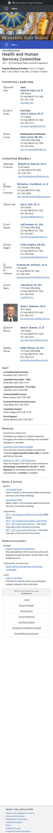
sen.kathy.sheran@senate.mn (34, 360)
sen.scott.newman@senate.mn (35, 319)
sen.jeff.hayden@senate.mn (33, 237)
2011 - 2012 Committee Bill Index (21, 530)
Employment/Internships (16, 819)
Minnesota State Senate (25, 37)
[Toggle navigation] (6, 9)
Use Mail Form (27, 103)
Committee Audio (14, 489)
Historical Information (15, 816)
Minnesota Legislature (27, 2)
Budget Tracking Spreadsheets (20, 549)
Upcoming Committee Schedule (18, 447)
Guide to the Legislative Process (20, 813)
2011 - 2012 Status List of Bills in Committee (26, 521)
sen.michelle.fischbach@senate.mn (33, 196)
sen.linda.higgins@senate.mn (34, 257)
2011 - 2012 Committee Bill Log (20, 524)
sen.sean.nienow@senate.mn (34, 340)
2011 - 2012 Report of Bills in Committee (24, 514)
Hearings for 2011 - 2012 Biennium (19, 460)
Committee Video (14, 500)
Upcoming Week (26, 605)
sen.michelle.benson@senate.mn (33, 176)
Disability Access (13, 828)
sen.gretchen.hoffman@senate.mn (33, 277)
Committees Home (11, 50)
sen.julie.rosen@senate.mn (33, 126)
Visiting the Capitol (14, 822)
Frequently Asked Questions (18, 831)
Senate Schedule (26, 622)
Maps (8, 825)
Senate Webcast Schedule (26, 633)
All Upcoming (26, 611)
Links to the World (14, 578)
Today (26, 600)
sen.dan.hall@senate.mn (31, 217)
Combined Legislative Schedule (26, 628)
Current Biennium (26, 617)
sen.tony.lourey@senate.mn (33, 149)
